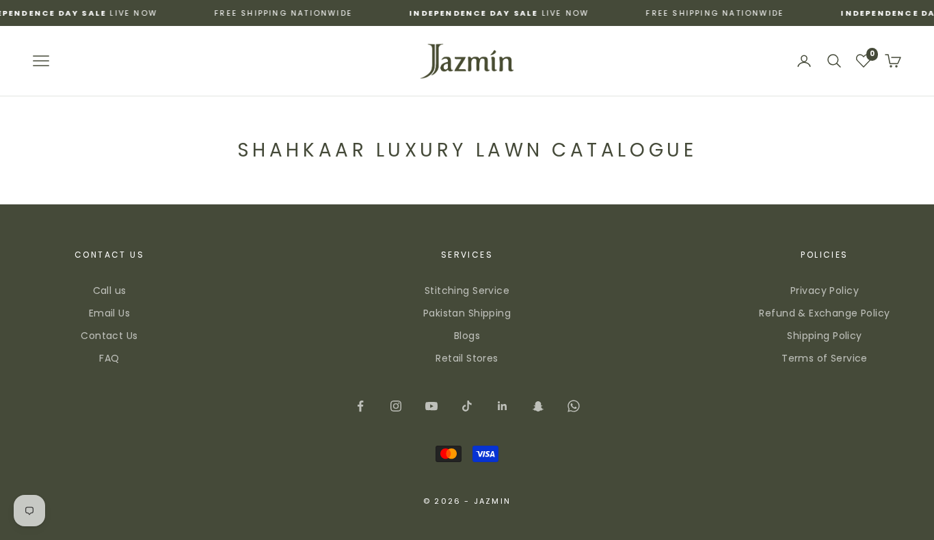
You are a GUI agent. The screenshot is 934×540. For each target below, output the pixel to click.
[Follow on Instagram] (396, 406)
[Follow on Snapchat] (538, 406)
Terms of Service (825, 358)
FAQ (109, 358)
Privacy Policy (824, 290)
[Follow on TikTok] (467, 406)
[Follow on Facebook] (360, 406)
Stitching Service (467, 290)
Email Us (109, 313)
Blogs (467, 335)
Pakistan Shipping (467, 313)
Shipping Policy (824, 335)
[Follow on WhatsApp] (574, 406)
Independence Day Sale (460, 13)
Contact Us (109, 335)
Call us (109, 290)
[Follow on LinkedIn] (502, 406)
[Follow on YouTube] (431, 406)
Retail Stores (467, 358)
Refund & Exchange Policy (824, 313)
